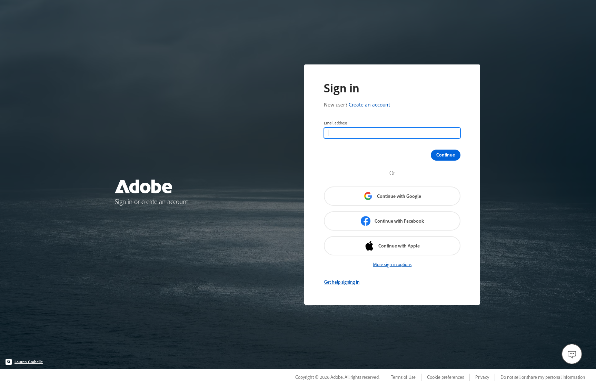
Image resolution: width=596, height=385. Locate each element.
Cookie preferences (445, 377)
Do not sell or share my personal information (542, 377)
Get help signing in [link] (341, 282)
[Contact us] (572, 354)
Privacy (482, 377)
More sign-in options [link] (392, 264)
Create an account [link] (369, 104)
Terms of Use (403, 377)
